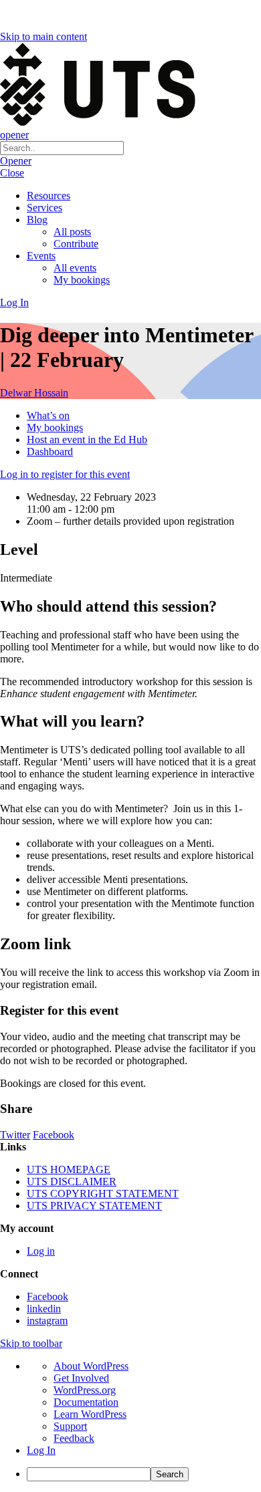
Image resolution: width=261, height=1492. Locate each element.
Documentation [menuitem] (86, 1402)
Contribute (76, 243)
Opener (15, 160)
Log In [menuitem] (41, 1450)
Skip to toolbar (31, 1343)
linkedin (44, 1308)
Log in (41, 1251)
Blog (37, 219)
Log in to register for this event (65, 474)
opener (14, 134)
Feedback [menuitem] (74, 1438)
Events (41, 255)
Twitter (15, 1134)
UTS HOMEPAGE (68, 1169)
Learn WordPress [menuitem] (90, 1414)
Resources (48, 195)
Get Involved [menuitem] (81, 1378)
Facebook (53, 1134)
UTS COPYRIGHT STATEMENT (103, 1193)
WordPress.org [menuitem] (85, 1390)
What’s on (48, 415)
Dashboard (50, 451)
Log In (14, 302)
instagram (47, 1320)
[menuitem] (144, 1474)
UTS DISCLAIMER (71, 1181)
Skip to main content (43, 36)
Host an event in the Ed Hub (87, 439)
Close (12, 172)
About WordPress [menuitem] (91, 1366)
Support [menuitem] (70, 1426)
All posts (72, 231)
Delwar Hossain (34, 392)
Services (44, 207)
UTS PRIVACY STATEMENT (94, 1205)
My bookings (82, 279)
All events (75, 267)
